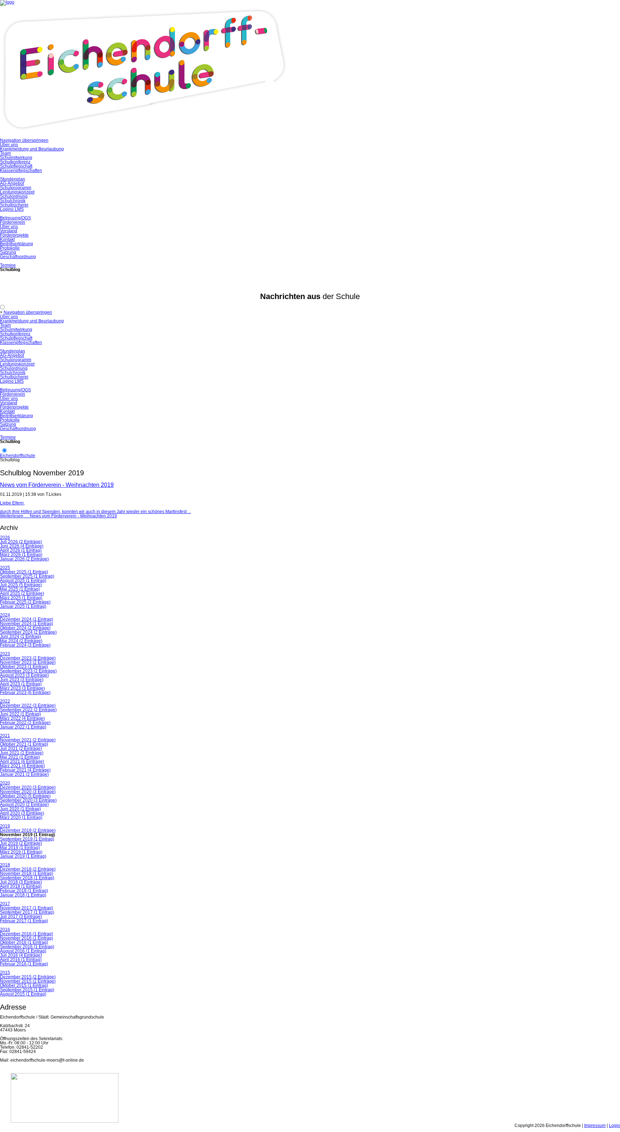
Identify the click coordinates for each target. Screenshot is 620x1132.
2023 (5, 653)
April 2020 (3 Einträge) (22, 813)
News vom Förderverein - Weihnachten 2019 (57, 485)
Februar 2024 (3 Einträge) (25, 645)
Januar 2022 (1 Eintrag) (23, 727)
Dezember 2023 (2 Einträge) (28, 658)
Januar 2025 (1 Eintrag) (23, 606)
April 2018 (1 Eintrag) (21, 886)
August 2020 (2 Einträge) (24, 804)
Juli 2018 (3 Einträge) (21, 882)
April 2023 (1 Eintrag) (21, 683)
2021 (5, 735)
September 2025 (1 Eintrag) (27, 576)
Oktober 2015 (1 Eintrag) (24, 985)
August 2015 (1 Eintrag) (23, 994)
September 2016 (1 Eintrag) (27, 946)
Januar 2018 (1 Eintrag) (23, 895)
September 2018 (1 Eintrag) (27, 877)
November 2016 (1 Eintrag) (26, 938)
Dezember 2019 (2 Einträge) (28, 830)
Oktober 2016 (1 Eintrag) (24, 942)
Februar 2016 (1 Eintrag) (24, 963)
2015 (5, 972)
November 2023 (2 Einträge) (28, 662)
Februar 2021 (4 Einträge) (25, 770)
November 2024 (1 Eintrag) (26, 623)
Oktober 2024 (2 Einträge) (25, 627)
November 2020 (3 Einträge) (28, 791)
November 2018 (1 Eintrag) (26, 873)
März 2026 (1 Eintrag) (21, 554)
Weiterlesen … (58, 515)
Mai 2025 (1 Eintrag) (20, 589)
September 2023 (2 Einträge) (28, 671)
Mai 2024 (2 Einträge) (21, 640)
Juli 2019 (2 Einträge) (21, 843)
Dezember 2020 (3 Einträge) (28, 787)
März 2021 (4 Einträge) (22, 765)
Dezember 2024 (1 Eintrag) (26, 619)
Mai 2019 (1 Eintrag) (20, 847)
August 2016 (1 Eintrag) (23, 951)
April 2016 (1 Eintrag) (21, 959)
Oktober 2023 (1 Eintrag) (24, 666)
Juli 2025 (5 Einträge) (21, 584)
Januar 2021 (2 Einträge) (24, 774)
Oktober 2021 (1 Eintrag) (24, 744)
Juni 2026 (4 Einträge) (21, 546)
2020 (5, 783)
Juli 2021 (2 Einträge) (21, 748)
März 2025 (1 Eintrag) (21, 597)
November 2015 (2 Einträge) (28, 981)
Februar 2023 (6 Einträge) (25, 692)
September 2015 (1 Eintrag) (27, 989)
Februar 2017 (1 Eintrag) (24, 920)
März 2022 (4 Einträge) (22, 718)
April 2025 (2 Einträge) (22, 593)
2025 (5, 567)
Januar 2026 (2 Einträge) (24, 559)
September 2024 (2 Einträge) (28, 632)
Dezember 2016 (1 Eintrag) (26, 933)
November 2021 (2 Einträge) (28, 739)
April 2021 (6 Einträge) (22, 761)
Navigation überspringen (24, 140)
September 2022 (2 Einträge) (28, 709)
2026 (5, 537)
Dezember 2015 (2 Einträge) (28, 976)
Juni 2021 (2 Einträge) (21, 752)
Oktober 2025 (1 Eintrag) (24, 571)
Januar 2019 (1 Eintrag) (23, 856)
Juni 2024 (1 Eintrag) (20, 636)
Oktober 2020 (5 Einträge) (25, 795)
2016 (5, 929)
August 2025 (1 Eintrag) (23, 580)
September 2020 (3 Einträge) (28, 800)
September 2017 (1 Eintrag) (27, 912)
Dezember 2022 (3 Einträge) (28, 705)
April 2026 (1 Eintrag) (21, 550)
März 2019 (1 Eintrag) (21, 851)
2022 (5, 701)
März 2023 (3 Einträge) (22, 688)
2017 (5, 903)
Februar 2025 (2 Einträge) (25, 602)
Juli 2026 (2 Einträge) (21, 541)
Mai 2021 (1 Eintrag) (20, 757)
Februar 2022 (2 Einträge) (25, 722)
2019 (5, 826)
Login (614, 1125)
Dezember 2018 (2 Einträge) (28, 869)
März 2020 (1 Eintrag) (21, 817)
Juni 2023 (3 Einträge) (21, 679)
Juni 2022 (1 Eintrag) (20, 714)
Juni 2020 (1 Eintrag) (20, 808)
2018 (5, 864)
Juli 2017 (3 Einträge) (21, 916)
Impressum (595, 1125)
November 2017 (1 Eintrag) (26, 907)
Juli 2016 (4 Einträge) (21, 955)
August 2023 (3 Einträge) (24, 675)
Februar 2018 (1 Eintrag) (24, 890)
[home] (143, 136)
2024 (5, 615)
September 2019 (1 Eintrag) (27, 839)
